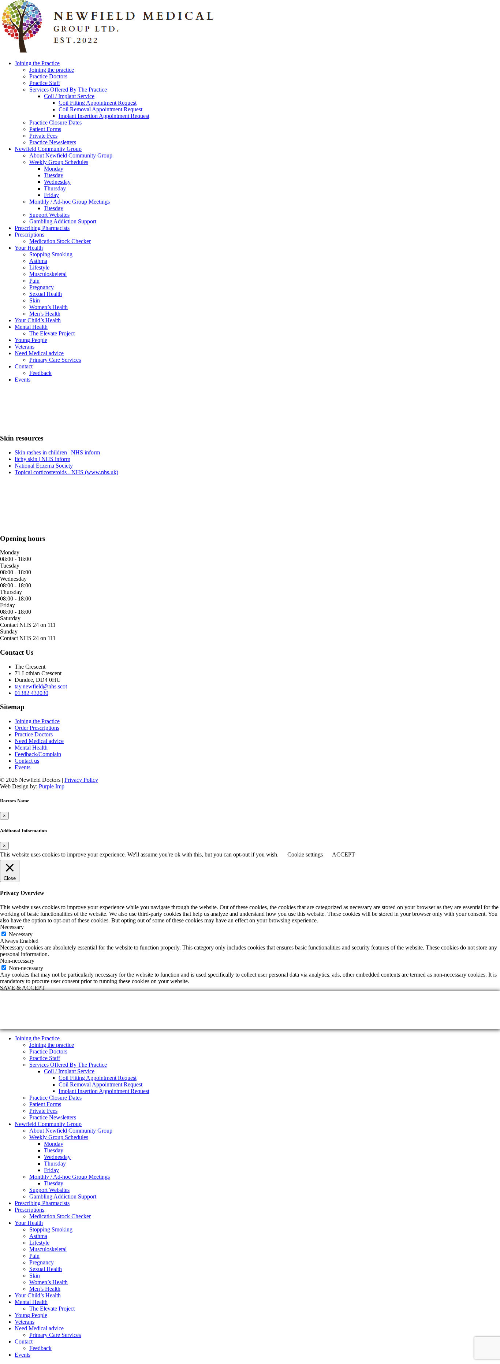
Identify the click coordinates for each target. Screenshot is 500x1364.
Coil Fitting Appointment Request (98, 103)
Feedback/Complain (38, 754)
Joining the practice (51, 70)
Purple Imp (51, 786)
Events (22, 379)
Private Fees (43, 136)
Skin (34, 300)
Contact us (27, 761)
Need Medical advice (39, 353)
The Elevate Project (52, 333)
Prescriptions (29, 234)
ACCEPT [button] (343, 854)
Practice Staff (44, 83)
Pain (34, 281)
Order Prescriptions (37, 728)
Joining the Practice (37, 63)
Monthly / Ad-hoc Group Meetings (69, 201)
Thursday (55, 188)
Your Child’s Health (38, 320)
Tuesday (53, 175)
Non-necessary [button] (17, 961)
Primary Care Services (55, 360)
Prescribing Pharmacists (42, 228)
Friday (51, 195)
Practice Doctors (48, 76)
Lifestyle (39, 267)
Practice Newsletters (52, 142)
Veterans (24, 346)
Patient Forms (45, 129)
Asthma (38, 261)
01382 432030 (31, 693)
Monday (53, 169)
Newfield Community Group (48, 149)
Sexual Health (45, 294)
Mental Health (31, 327)
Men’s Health (44, 314)
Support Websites (49, 215)
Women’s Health (48, 307)
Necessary (21, 934)
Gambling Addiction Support (62, 221)
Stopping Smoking (50, 254)
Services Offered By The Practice (68, 89)
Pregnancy (41, 287)
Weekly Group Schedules (58, 162)
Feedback (40, 373)
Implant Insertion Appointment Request (104, 116)
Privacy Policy (81, 780)
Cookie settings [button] (305, 854)
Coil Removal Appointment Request (100, 109)
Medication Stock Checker (60, 241)
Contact (24, 366)
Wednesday (57, 182)
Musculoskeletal (48, 274)
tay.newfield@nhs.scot (41, 686)
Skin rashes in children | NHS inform (57, 452)
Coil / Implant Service (69, 96)
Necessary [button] (12, 927)
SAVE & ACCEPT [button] (22, 988)
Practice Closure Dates (55, 122)
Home (7, 415)
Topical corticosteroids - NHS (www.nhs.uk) (66, 472)
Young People (31, 340)
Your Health (29, 248)
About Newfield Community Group (70, 155)
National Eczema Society (44, 465)
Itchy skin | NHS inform (42, 459)
